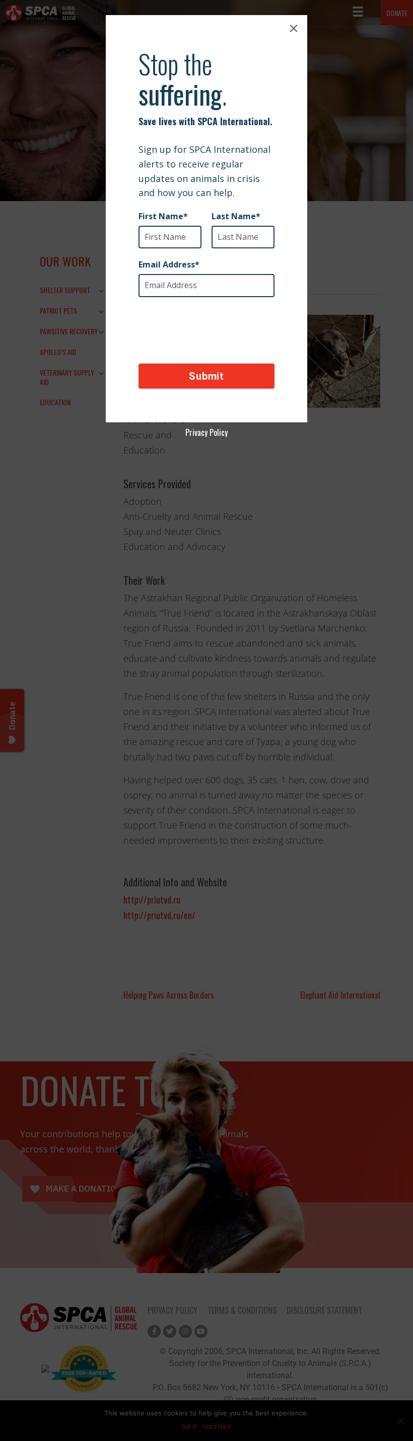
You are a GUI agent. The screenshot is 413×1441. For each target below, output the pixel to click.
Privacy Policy (206, 432)
